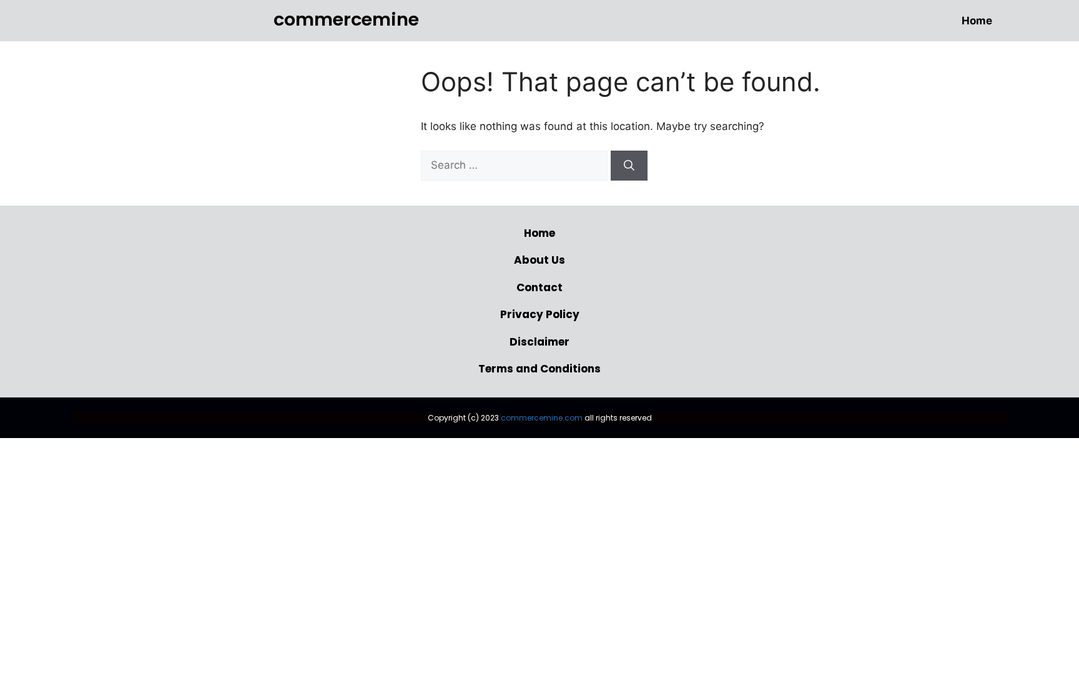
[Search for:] (516, 165)
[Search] (629, 166)
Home (977, 20)
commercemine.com (542, 417)
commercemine (346, 19)
